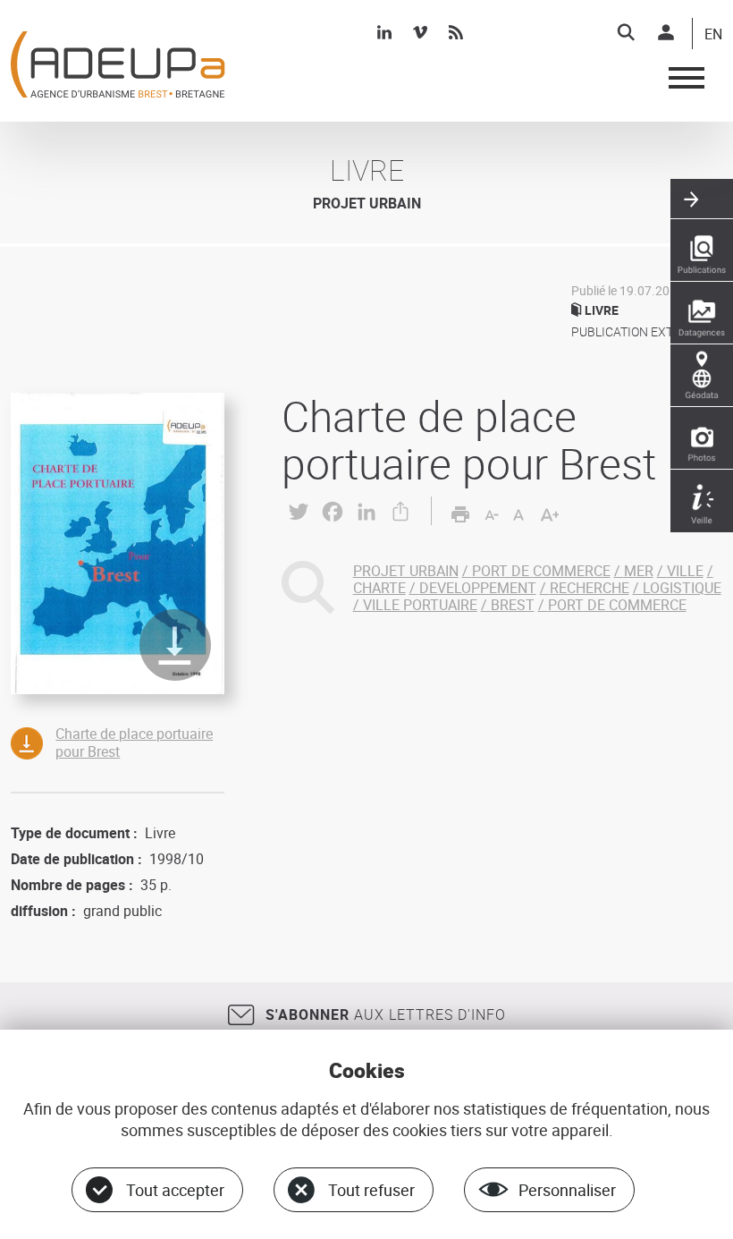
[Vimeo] (420, 32)
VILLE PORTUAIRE (420, 605)
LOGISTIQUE (682, 588)
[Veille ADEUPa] (701, 501)
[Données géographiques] (701, 375)
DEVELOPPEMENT (477, 588)
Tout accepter (175, 1190)
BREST (513, 605)
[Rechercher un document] (625, 32)
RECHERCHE (589, 588)
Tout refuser (371, 1190)
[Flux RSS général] (456, 32)
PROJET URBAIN (406, 571)
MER (638, 571)
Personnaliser (567, 1190)
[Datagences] (701, 313)
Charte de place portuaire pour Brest (134, 742)
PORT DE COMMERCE (541, 571)
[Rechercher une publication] (701, 250)
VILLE (685, 571)
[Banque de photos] (701, 438)
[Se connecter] (666, 32)
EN (713, 35)
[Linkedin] (384, 32)
